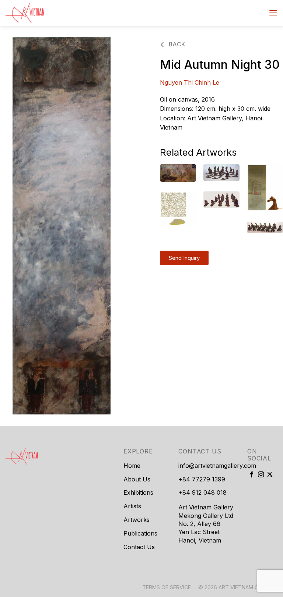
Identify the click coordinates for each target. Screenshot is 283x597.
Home (131, 465)
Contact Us (139, 547)
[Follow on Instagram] (261, 474)
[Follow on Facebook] (252, 474)
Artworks (136, 519)
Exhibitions (138, 492)
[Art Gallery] (42, 13)
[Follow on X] (270, 474)
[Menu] (273, 13)
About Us (136, 479)
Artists (132, 506)
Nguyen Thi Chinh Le (189, 82)
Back (176, 44)
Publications (140, 533)
